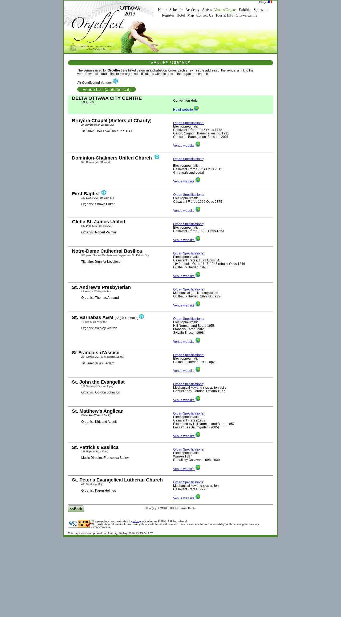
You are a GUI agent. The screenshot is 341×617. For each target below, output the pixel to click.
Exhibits (245, 10)
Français (263, 2)
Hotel (181, 15)
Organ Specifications (188, 159)
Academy (192, 10)
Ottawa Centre (246, 15)
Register (168, 15)
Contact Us (204, 15)
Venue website (184, 145)
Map (190, 15)
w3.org (137, 521)
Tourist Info (224, 15)
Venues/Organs (225, 10)
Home (162, 10)
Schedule (176, 10)
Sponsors (260, 10)
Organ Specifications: (188, 123)
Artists (207, 10)
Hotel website (183, 109)
